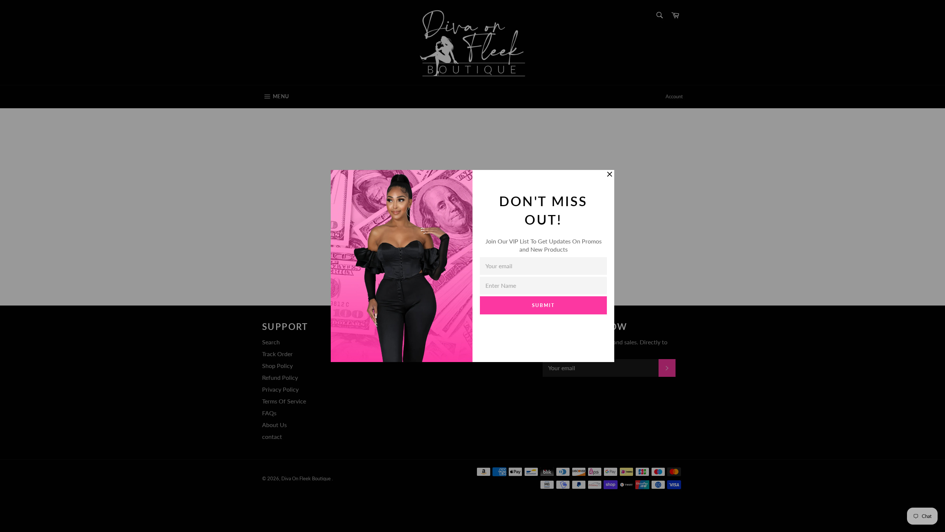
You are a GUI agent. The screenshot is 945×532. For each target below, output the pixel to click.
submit (543, 305)
